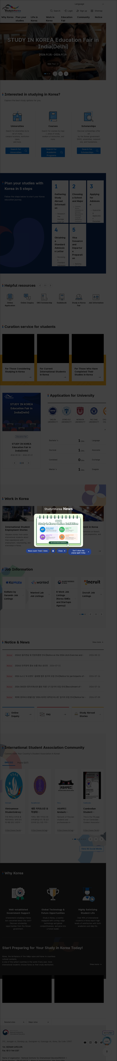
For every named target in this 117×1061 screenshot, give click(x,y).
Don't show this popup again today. (79, 552)
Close (60, 551)
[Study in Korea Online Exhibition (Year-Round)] (58, 530)
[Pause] (53, 551)
